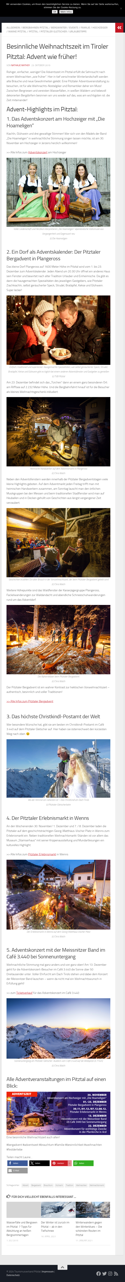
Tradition (69, 1185)
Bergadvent (36, 1185)
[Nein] (121, 8)
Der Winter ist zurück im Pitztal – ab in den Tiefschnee (55, 1226)
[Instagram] (110, 1273)
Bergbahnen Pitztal (35, 27)
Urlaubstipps (78, 31)
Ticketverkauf (24, 993)
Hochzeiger (100, 27)
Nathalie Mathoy (20, 65)
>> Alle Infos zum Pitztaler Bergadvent (30, 701)
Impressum (48, 1271)
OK (54, 11)
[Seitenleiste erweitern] (119, 28)
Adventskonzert (37, 152)
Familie (85, 27)
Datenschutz (13, 1275)
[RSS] (116, 1273)
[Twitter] (104, 1273)
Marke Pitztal (17, 31)
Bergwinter (59, 27)
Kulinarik (59, 1185)
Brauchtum (48, 1185)
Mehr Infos (66, 11)
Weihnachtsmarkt (97, 1185)
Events (73, 27)
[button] (17, 1163)
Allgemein (13, 27)
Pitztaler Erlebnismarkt (42, 854)
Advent (25, 1185)
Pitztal (33, 31)
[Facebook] (98, 1273)
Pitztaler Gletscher (54, 31)
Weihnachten (81, 1185)
